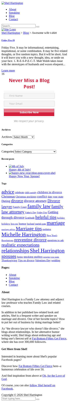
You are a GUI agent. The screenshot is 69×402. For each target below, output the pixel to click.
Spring (20, 257)
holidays (5, 223)
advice (7, 191)
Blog (12, 16)
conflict (42, 196)
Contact (13, 19)
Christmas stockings (26, 196)
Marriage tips (29, 228)
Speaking (14, 12)
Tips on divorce (26, 260)
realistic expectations (20, 244)
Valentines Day (43, 260)
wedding (55, 260)
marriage (56, 223)
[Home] (8, 29)
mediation (47, 229)
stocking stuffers (33, 256)
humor (22, 223)
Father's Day (30, 212)
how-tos (14, 224)
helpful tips (45, 217)
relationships (15, 250)
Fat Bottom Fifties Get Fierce (35, 366)
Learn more (8, 70)
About (12, 9)
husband (30, 224)
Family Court (20, 207)
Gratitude (30, 217)
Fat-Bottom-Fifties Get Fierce (49, 338)
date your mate (55, 196)
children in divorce (49, 192)
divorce (17, 201)
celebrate (19, 192)
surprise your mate (51, 257)
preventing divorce (30, 240)
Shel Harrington (47, 250)
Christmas (8, 196)
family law (39, 206)
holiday (61, 217)
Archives (6, 136)
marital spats (40, 224)
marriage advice (8, 229)
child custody (30, 192)
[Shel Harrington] (12, 3)
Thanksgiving (9, 260)
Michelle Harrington (23, 234)
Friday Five (42, 212)
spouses (8, 256)
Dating (5, 201)
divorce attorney (35, 201)
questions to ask (55, 240)
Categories (7, 151)
